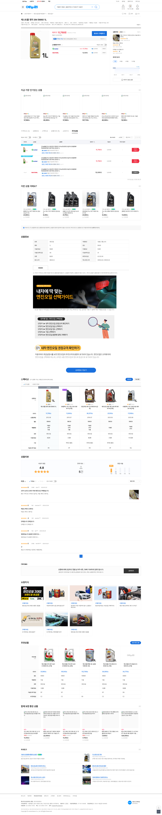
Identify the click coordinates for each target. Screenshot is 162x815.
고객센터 (53, 796)
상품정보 (36, 131)
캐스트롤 (137, 379)
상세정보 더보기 (81, 370)
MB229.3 (52, 260)
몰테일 (123, 1)
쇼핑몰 (120, 137)
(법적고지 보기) (95, 227)
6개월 (127, 61)
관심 (125, 13)
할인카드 (128, 137)
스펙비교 (45, 131)
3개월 (121, 61)
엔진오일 (50, 13)
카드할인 (35, 137)
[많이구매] (69, 395)
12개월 (133, 61)
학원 (49, 1)
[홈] (21, 13)
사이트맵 (75, 796)
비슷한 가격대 (36, 384)
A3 (98, 256)
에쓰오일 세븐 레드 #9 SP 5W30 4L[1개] (110, 407)
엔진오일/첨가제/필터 (39, 13)
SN (50, 252)
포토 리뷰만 (49, 481)
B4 (102, 256)
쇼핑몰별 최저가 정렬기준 (62, 45)
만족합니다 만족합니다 (27, 521)
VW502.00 (100, 260)
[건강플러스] (24, 1)
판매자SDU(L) (66, 796)
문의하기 (131, 571)
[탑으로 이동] (158, 811)
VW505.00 (107, 260)
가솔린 (99, 241)
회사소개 (23, 796)
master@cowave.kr (57, 805)
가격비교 (25, 131)
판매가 (91, 142)
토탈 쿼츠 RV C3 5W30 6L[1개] (89, 407)
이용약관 (29, 796)
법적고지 (46, 796)
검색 (96, 7)
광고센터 (59, 796)
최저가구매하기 (135, 149)
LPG (105, 241)
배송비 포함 (100, 45)
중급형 (51, 249)
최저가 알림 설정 (128, 80)
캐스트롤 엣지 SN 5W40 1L (48, 406)
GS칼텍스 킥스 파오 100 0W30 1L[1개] (69, 407)
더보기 (138, 24)
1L (50, 245)
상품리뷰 (55, 131)
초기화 (138, 137)
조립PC (41, 1)
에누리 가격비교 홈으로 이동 (32, 7)
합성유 (51, 256)
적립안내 (102, 39)
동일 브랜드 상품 (135, 642)
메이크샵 (138, 1)
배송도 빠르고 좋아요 (27, 509)
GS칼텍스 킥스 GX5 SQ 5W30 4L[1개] (131, 407)
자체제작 (40, 268)
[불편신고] (158, 808)
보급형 (99, 249)
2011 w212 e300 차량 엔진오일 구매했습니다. (35, 491)
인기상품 (27, 384)
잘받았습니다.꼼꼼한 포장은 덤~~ (30, 534)
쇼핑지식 (32, 1)
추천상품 (75, 131)
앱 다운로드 (136, 802)
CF (98, 252)
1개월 (115, 61)
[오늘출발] (113, 137)
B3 (100, 256)
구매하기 (135, 172)
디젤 (102, 241)
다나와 (117, 1)
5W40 (99, 245)
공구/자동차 (27, 13)
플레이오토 (130, 1)
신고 (63, 153)
